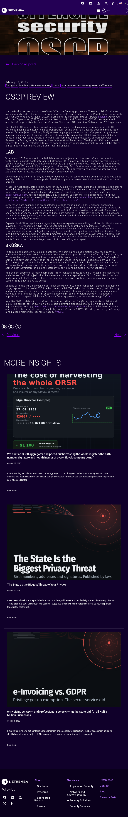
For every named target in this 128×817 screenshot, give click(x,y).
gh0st (14, 85)
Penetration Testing (79, 85)
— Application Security (80, 786)
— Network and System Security (76, 793)
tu (109, 296)
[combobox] (115, 10)
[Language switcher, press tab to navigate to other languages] (122, 3)
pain (63, 85)
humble (23, 85)
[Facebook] (83, 3)
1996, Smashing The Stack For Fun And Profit (59, 306)
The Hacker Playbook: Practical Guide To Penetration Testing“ (42, 200)
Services (73, 780)
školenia (103, 116)
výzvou (59, 311)
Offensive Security (40, 85)
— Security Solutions (79, 800)
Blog (102, 791)
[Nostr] (114, 3)
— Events (39, 806)
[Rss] (98, 3)
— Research (41, 792)
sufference (105, 85)
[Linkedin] (90, 3)
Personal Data (108, 797)
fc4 (8, 85)
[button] (98, 10)
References (106, 779)
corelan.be (85, 197)
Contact (104, 785)
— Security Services (78, 806)
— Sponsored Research (42, 799)
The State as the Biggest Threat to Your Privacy (36, 584)
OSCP (56, 85)
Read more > (12, 491)
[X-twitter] (106, 3)
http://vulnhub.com (16, 194)
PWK (95, 85)
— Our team (41, 786)
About (38, 780)
